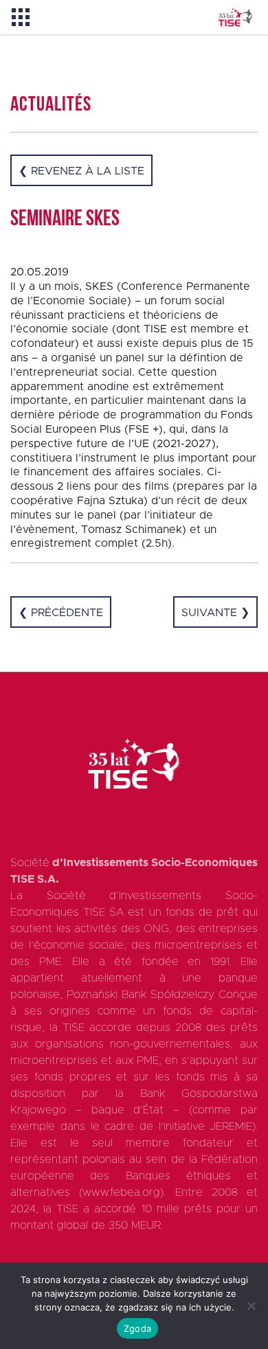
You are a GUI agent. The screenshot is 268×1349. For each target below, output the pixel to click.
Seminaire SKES (65, 220)
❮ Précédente (61, 612)
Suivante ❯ (215, 612)
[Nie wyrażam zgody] (251, 1306)
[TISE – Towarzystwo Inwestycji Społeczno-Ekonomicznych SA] (235, 17)
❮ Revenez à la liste (81, 171)
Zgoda (137, 1328)
